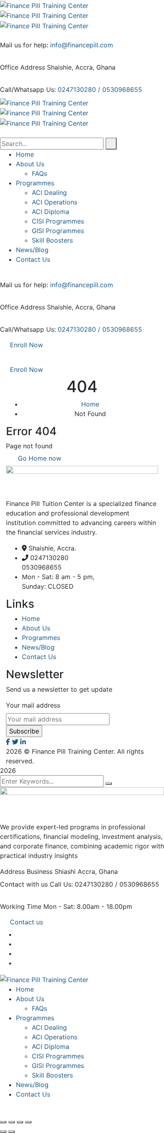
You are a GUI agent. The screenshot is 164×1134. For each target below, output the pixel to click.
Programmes (41, 638)
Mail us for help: (24, 45)
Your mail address (33, 705)
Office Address (22, 67)
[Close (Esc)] (28, 1122)
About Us (36, 628)
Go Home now (38, 458)
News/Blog (38, 647)
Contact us (26, 922)
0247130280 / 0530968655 (100, 89)
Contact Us (39, 657)
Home (90, 404)
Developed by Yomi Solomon (80, 761)
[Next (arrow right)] (11, 1131)
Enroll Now (26, 345)
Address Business (26, 871)
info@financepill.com (81, 45)
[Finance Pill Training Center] (44, 5)
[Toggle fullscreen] (11, 1122)
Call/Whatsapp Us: (28, 89)
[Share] (20, 1122)
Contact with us (24, 884)
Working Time (20, 906)
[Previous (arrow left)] (3, 1131)
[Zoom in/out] (3, 1122)
